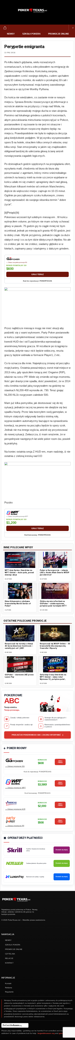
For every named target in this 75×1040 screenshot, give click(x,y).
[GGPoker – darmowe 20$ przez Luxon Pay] (20, 664)
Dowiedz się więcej (62, 850)
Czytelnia (10, 954)
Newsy (11, 34)
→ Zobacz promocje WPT (15, 788)
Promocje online (58, 34)
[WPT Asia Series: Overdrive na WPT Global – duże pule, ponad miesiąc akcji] (20, 560)
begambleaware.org (46, 1033)
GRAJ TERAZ (37, 274)
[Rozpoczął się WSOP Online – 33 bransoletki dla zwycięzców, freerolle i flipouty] (55, 633)
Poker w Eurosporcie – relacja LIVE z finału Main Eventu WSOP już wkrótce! (54, 572)
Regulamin (9, 992)
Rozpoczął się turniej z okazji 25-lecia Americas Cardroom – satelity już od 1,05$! (19, 646)
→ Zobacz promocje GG (15, 766)
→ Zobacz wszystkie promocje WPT (17, 516)
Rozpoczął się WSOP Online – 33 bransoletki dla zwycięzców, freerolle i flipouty (55, 646)
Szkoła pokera (31, 34)
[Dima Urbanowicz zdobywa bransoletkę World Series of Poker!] (20, 591)
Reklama (8, 988)
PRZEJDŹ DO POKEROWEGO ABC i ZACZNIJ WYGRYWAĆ (37, 735)
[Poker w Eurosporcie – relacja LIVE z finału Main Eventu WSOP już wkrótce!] (55, 560)
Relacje (9, 958)
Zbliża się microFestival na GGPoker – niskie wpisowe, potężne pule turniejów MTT (53, 603)
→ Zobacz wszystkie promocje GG (16, 262)
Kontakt (9, 963)
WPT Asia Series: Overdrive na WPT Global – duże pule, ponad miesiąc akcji (19, 572)
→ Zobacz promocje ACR (15, 809)
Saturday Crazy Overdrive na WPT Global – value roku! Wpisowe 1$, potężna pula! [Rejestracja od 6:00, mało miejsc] (53, 679)
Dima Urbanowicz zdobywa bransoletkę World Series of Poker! (18, 603)
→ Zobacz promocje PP (14, 826)
